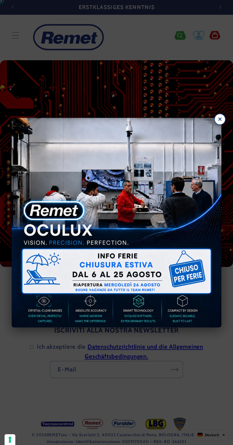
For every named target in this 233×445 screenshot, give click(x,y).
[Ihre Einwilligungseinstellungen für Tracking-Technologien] (10, 439)
